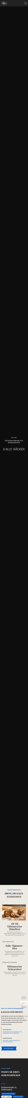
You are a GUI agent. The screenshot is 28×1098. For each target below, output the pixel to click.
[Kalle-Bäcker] (4, 3)
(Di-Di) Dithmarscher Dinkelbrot (14, 926)
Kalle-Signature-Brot (15, 947)
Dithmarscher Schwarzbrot (14, 968)
